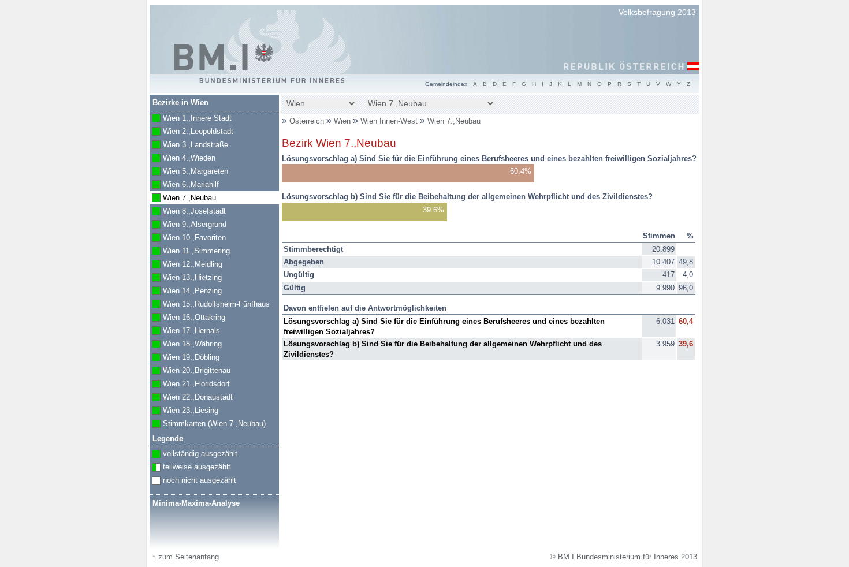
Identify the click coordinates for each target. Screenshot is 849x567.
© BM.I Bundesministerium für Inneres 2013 (623, 557)
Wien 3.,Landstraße (189, 145)
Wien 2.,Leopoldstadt (191, 132)
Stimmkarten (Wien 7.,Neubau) (208, 424)
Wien (343, 121)
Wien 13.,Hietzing (186, 278)
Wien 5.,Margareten (189, 172)
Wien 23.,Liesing (184, 411)
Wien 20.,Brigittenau (190, 371)
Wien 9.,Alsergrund (188, 225)
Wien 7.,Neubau (454, 121)
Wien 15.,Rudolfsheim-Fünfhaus (210, 305)
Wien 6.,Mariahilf (184, 185)
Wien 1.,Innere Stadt (191, 119)
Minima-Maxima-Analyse (196, 503)
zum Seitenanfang (185, 557)
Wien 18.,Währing (186, 345)
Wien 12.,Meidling (186, 265)
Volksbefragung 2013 (657, 12)
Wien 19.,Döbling (184, 358)
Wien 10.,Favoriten (188, 238)
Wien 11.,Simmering (190, 252)
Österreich (306, 121)
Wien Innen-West (390, 121)
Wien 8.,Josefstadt (188, 212)
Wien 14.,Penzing (186, 291)
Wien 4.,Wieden (182, 159)
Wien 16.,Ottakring (187, 318)
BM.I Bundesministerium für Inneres (223, 58)
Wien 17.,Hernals (185, 331)
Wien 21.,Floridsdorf (190, 384)
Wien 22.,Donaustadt (191, 398)
